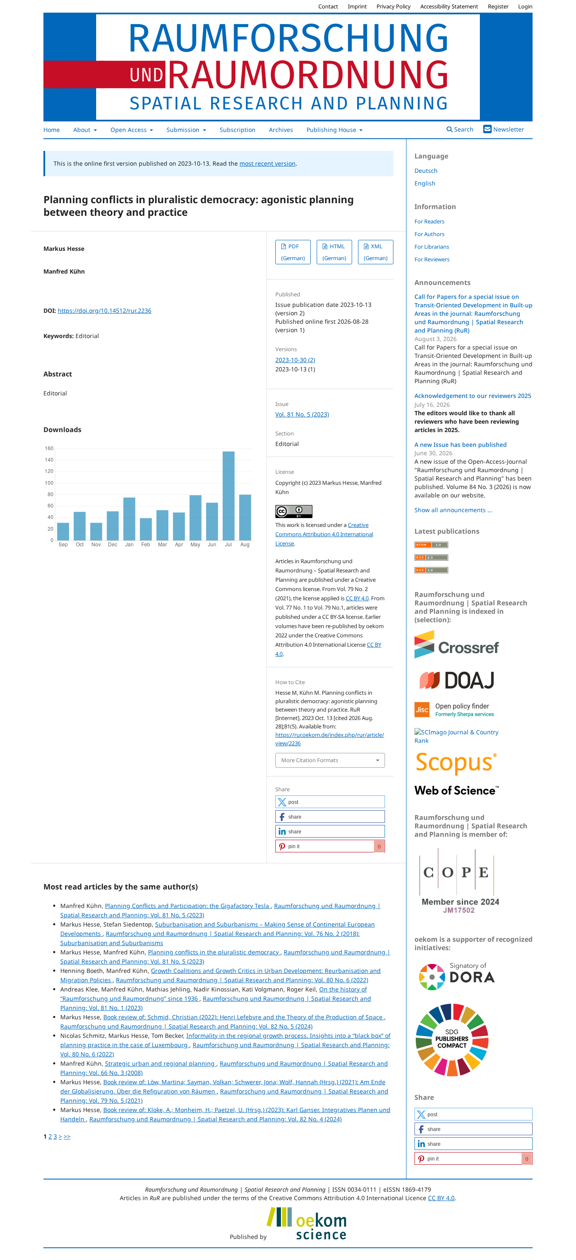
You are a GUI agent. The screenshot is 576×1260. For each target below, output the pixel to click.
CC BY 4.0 (357, 598)
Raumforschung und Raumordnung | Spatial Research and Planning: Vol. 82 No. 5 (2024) (186, 1026)
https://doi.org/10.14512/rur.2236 (104, 310)
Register (498, 6)
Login (525, 6)
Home (51, 130)
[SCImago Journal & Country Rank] (457, 740)
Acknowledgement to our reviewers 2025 (473, 396)
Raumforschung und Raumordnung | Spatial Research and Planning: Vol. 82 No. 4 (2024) (215, 1119)
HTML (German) (334, 252)
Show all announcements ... (454, 510)
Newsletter (508, 129)
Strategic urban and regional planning (160, 1063)
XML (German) (376, 252)
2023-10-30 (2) (295, 360)
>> (67, 1136)
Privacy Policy (394, 6)
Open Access (129, 130)
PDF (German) (293, 252)
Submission (184, 130)
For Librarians (432, 246)
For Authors (429, 234)
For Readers (429, 221)
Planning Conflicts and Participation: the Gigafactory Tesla (188, 906)
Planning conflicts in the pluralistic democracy (214, 952)
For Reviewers (432, 259)
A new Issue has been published (461, 445)
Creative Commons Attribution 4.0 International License (324, 534)
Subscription (238, 130)
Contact (328, 6)
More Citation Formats (309, 760)
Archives (281, 130)
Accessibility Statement (449, 6)
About (82, 130)
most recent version (268, 163)
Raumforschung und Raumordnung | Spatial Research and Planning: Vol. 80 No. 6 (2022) (242, 980)
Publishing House (332, 130)
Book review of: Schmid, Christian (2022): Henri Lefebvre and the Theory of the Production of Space (243, 1017)
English (425, 183)
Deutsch (426, 171)
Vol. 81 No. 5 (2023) (302, 414)
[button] (330, 801)
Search (463, 129)
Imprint (357, 6)
